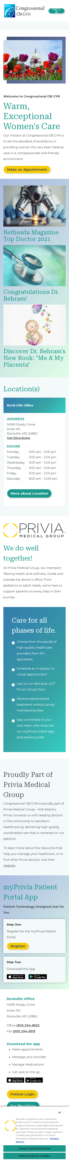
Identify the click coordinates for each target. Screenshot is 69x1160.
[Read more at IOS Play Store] (16, 976)
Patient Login (22, 1094)
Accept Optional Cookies (34, 1148)
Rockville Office (20, 405)
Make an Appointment (27, 170)
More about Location (29, 493)
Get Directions (18, 438)
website (9, 865)
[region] (34, 1133)
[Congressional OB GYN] (24, 10)
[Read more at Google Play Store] (37, 976)
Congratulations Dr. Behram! (31, 295)
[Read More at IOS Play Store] (15, 1080)
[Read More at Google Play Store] (34, 1080)
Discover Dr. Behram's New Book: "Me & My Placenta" (34, 358)
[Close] (59, 1112)
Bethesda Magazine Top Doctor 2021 (31, 236)
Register (17, 946)
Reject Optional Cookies (34, 1155)
